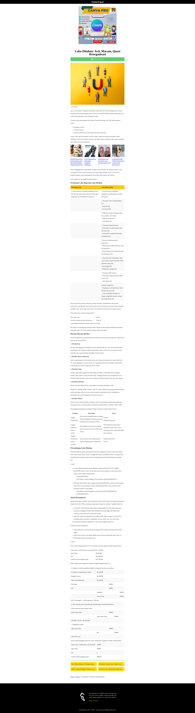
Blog (90, 700)
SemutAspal (97, 2)
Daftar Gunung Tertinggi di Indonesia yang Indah (84, 669)
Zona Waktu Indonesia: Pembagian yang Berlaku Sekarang (84, 664)
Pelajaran (78, 676)
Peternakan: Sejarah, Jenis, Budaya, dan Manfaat (111, 664)
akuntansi (77, 169)
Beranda (73, 676)
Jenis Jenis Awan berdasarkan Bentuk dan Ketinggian (111, 669)
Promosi (95, 700)
